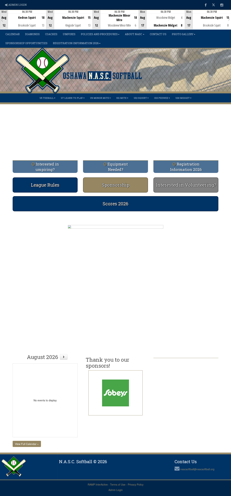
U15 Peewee (161, 97)
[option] (23, 19)
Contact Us (158, 34)
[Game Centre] (23, 22)
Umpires (69, 34)
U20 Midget (182, 97)
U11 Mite (121, 97)
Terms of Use (117, 484)
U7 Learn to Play (72, 97)
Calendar (12, 34)
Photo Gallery (182, 34)
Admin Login (115, 490)
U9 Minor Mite (99, 97)
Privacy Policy (135, 484)
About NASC (134, 34)
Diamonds (32, 34)
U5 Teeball (47, 97)
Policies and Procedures (99, 34)
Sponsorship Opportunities (26, 43)
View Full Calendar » (27, 444)
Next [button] (229, 19)
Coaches (51, 34)
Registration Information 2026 (76, 43)
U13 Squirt (140, 97)
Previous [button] (2, 20)
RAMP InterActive (98, 484)
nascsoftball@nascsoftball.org (197, 469)
